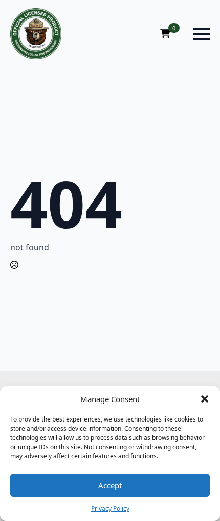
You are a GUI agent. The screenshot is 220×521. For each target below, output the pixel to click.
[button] (205, 399)
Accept (110, 485)
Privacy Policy (110, 508)
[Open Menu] (201, 34)
